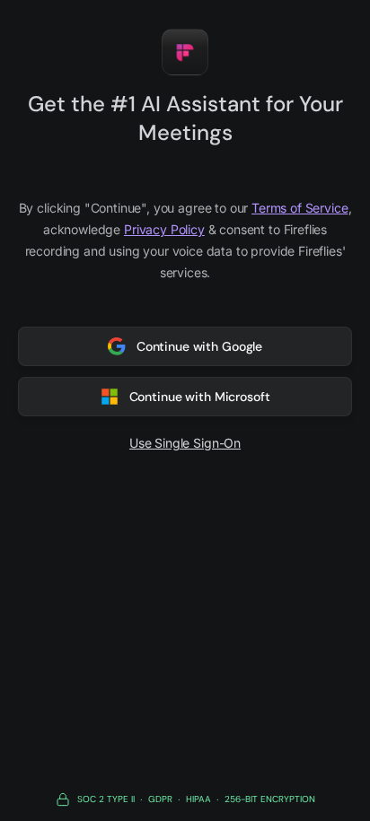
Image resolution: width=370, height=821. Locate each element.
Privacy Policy (164, 229)
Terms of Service (299, 207)
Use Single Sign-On (185, 442)
